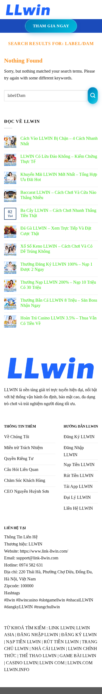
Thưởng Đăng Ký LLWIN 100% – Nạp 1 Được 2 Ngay (56, 267)
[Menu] (59, 9)
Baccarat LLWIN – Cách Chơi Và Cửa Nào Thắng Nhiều (58, 195)
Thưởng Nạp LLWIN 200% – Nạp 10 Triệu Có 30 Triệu (58, 285)
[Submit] (93, 95)
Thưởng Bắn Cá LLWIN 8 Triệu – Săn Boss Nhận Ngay (58, 303)
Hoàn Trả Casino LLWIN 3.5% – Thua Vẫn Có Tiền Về (58, 320)
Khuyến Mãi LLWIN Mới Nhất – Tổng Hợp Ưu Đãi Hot (58, 177)
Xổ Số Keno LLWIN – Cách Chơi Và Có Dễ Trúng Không (56, 249)
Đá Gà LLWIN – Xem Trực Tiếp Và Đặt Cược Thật (55, 231)
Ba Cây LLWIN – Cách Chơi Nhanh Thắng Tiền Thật (58, 213)
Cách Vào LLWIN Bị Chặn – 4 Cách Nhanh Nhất (59, 141)
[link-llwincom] (28, 9)
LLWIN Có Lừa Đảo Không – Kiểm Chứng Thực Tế (58, 159)
